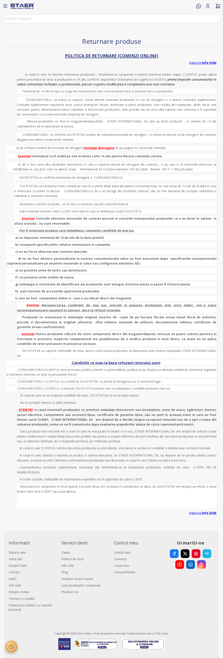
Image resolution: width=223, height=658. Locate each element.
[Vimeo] (207, 553)
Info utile (15, 585)
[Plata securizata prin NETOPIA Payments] (64, 644)
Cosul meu (121, 565)
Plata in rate (17, 552)
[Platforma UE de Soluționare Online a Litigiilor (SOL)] (143, 644)
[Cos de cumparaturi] (218, 6)
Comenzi (120, 559)
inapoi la (202, 63)
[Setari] (11, 647)
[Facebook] (174, 553)
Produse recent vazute (77, 579)
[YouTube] (179, 564)
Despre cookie (19, 592)
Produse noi (69, 592)
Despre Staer (18, 565)
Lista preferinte (124, 572)
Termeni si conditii (21, 599)
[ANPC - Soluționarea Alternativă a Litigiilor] (96, 644)
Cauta (65, 552)
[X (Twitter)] (185, 553)
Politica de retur (72, 559)
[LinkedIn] (190, 564)
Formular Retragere (98, 148)
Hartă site (15, 559)
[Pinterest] (196, 553)
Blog (64, 572)
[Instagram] (201, 564)
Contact (14, 572)
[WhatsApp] (198, 6)
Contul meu (122, 552)
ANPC (13, 579)
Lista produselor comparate (81, 585)
